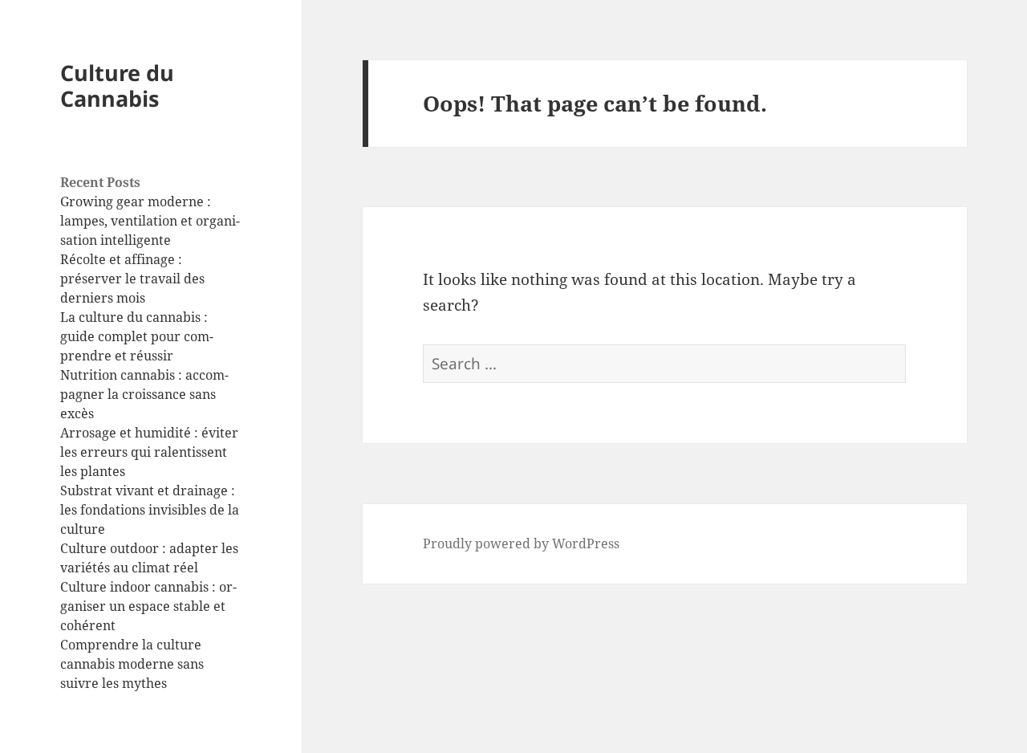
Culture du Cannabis (117, 85)
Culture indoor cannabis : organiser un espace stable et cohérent (148, 606)
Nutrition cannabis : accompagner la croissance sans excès (144, 394)
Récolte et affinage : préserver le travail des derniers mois (132, 278)
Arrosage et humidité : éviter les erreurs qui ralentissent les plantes (149, 452)
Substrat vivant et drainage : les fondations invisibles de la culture (149, 510)
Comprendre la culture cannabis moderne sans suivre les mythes (132, 664)
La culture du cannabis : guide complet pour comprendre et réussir (136, 336)
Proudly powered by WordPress (521, 543)
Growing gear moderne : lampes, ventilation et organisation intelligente (150, 221)
